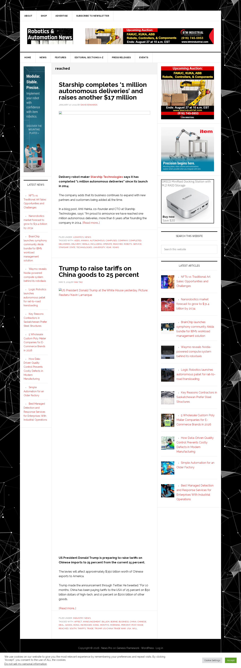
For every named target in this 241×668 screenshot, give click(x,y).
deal (61, 625)
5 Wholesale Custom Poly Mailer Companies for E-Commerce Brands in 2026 (35, 342)
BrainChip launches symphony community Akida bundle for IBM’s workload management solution (35, 248)
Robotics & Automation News (50, 36)
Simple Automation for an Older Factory (34, 391)
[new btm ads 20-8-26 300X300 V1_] (187, 117)
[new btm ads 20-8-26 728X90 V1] (149, 42)
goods (68, 625)
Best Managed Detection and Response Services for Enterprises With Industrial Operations (35, 411)
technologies (84, 247)
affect (78, 621)
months (104, 625)
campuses (111, 240)
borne (114, 621)
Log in (159, 648)
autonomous (97, 240)
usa (129, 628)
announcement (92, 621)
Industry (78, 618)
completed (135, 240)
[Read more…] (91, 222)
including (96, 244)
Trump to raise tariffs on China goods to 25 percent (99, 271)
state (72, 247)
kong (96, 625)
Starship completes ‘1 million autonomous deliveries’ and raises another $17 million (103, 91)
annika (85, 240)
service (137, 244)
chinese (141, 621)
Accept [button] (230, 660)
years (115, 247)
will (134, 628)
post (133, 625)
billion (106, 621)
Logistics (78, 237)
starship (63, 247)
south (73, 628)
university (99, 247)
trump (98, 628)
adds (77, 240)
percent (125, 625)
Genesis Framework (128, 648)
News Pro (106, 648)
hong (76, 625)
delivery (76, 244)
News (88, 237)
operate (107, 244)
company (123, 240)
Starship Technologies (107, 177)
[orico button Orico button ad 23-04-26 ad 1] (187, 221)
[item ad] (187, 169)
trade (90, 628)
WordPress (147, 648)
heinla (85, 244)
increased (86, 625)
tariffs (82, 628)
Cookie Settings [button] (212, 660)
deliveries (64, 244)
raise (140, 625)
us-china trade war (114, 628)
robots (128, 244)
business (124, 621)
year (108, 247)
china (133, 621)
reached (118, 244)
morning (115, 625)
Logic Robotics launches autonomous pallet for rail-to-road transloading (35, 297)
